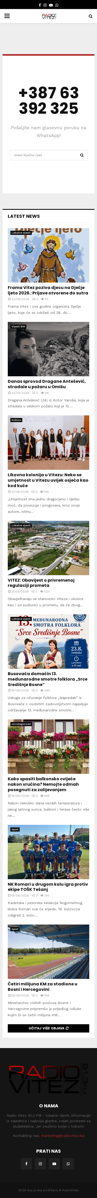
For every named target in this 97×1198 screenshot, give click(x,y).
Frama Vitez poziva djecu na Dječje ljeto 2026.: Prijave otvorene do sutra (48, 290)
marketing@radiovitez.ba (62, 1136)
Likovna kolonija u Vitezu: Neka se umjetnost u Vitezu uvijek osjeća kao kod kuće (48, 480)
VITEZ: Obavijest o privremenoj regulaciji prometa (41, 583)
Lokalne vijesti (21, 232)
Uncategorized (21, 724)
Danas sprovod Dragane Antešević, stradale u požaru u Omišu (47, 384)
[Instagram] (40, 1164)
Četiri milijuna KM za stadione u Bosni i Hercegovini (42, 986)
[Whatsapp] (68, 1164)
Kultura (16, 419)
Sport (15, 829)
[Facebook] (26, 1164)
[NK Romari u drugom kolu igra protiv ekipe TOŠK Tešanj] (48, 852)
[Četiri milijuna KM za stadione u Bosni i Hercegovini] (48, 952)
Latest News (24, 216)
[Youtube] (54, 1164)
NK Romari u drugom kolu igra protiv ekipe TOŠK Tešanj (48, 887)
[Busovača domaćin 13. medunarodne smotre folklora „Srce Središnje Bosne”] (48, 641)
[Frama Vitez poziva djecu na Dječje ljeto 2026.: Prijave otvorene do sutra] (48, 255)
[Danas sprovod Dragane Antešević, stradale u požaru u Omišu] (48, 349)
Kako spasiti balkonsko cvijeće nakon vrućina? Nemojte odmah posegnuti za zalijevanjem (43, 784)
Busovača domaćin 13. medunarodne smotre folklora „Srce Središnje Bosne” (47, 679)
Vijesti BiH (18, 326)
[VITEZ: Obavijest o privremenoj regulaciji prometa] (48, 548)
